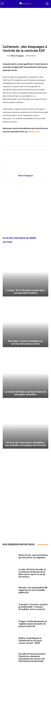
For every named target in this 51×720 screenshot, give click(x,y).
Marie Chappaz (17, 56)
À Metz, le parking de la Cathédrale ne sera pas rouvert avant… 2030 (30, 640)
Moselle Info (33, 132)
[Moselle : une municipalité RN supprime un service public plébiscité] (9, 589)
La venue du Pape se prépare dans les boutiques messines (25, 393)
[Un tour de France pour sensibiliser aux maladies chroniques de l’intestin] (25, 424)
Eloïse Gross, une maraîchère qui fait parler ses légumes (33, 556)
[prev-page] (4, 454)
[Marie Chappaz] (5, 56)
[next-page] (8, 454)
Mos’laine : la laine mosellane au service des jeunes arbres (25, 342)
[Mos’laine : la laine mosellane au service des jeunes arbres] (25, 322)
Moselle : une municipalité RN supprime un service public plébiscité (32, 590)
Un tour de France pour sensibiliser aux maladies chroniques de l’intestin (25, 444)
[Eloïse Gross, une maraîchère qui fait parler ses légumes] (9, 556)
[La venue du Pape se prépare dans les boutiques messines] (25, 373)
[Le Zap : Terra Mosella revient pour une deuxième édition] (25, 271)
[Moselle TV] (25, 3)
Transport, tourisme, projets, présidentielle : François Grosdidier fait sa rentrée (33, 607)
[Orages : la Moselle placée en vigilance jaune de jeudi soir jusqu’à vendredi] (9, 623)
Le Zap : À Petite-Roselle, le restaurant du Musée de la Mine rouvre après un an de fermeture (32, 573)
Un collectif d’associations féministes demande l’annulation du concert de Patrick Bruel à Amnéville (32, 657)
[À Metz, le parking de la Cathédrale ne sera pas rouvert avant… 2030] (9, 640)
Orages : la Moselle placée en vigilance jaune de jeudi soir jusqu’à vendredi (32, 623)
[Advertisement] (25, 210)
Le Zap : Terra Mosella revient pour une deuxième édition (25, 291)
